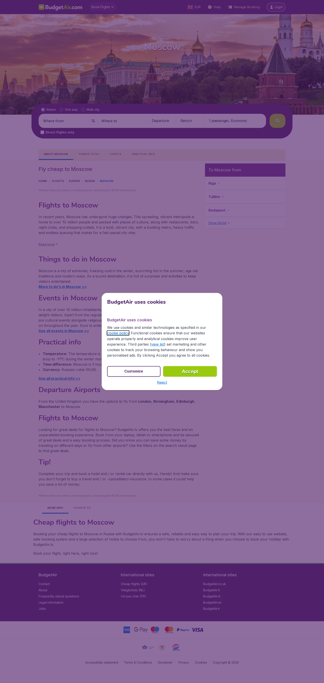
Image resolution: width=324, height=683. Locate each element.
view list (157, 344)
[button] (162, 382)
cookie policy (118, 333)
